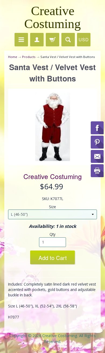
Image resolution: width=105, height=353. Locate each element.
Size (52, 206)
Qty (52, 234)
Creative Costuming (52, 17)
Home (12, 57)
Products (29, 57)
